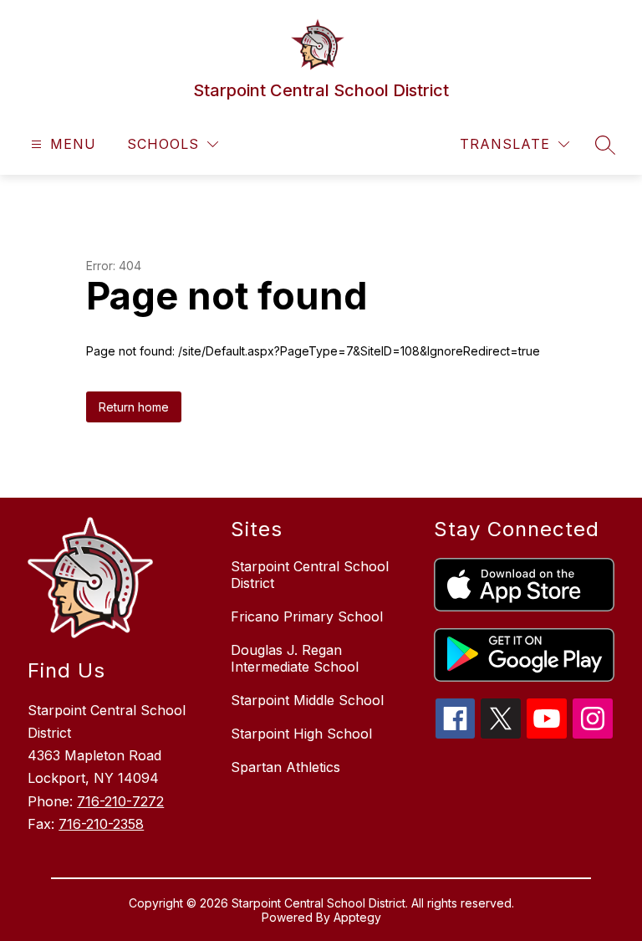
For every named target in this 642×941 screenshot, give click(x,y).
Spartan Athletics (285, 767)
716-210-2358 (101, 824)
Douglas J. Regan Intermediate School (295, 658)
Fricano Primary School (307, 616)
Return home (134, 407)
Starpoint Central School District (310, 574)
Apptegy (357, 917)
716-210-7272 (120, 801)
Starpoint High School (301, 733)
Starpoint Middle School (307, 700)
